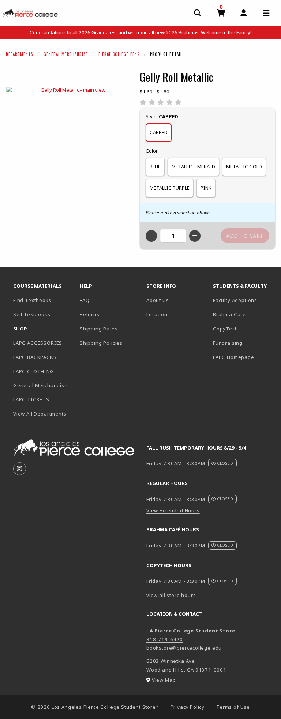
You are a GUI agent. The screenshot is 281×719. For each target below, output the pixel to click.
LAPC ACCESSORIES (37, 343)
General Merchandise (66, 54)
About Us (157, 300)
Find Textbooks (32, 300)
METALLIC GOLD (244, 166)
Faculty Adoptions (235, 300)
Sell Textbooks (31, 314)
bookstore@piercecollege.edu (184, 648)
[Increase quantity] (195, 236)
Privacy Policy (188, 707)
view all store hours (171, 595)
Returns (90, 314)
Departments (19, 54)
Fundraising (228, 343)
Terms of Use (233, 707)
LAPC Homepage (243, 356)
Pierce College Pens (118, 54)
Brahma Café (229, 314)
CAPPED (159, 132)
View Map (164, 680)
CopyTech (225, 328)
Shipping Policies (101, 343)
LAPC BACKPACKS (35, 357)
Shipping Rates (99, 328)
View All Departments (40, 413)
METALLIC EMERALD (193, 166)
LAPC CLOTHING (33, 371)
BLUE (155, 166)
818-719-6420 (164, 639)
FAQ (84, 300)
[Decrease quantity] (151, 236)
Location (157, 314)
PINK (206, 187)
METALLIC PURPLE (170, 187)
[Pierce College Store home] (30, 13)
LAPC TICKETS (31, 399)
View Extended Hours (173, 510)
